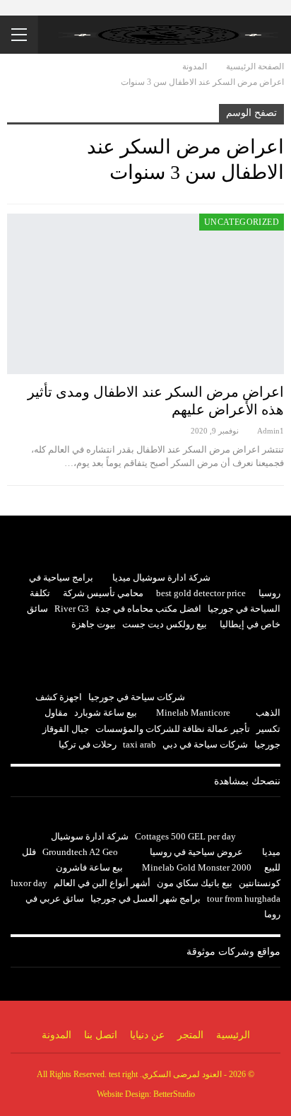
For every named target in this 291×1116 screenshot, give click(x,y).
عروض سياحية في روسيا (196, 852)
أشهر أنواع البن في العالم (102, 883)
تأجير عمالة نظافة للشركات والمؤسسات (172, 728)
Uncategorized (241, 222)
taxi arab (139, 744)
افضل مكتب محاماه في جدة (148, 608)
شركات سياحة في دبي (205, 744)
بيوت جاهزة (93, 624)
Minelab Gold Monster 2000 (196, 867)
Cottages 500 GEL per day (185, 836)
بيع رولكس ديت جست (164, 624)
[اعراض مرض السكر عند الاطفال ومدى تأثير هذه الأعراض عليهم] (145, 294)
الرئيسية (233, 1035)
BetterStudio (174, 1094)
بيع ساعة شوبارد (105, 712)
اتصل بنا (100, 1035)
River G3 (71, 608)
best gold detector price (201, 593)
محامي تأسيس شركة (103, 593)
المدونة (56, 1035)
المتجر (190, 1035)
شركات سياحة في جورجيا (136, 697)
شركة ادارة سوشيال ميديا (161, 577)
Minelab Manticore (193, 712)
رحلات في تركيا (88, 744)
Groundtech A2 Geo (80, 852)
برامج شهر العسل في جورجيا (145, 898)
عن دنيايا (147, 1035)
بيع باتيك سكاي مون (194, 883)
